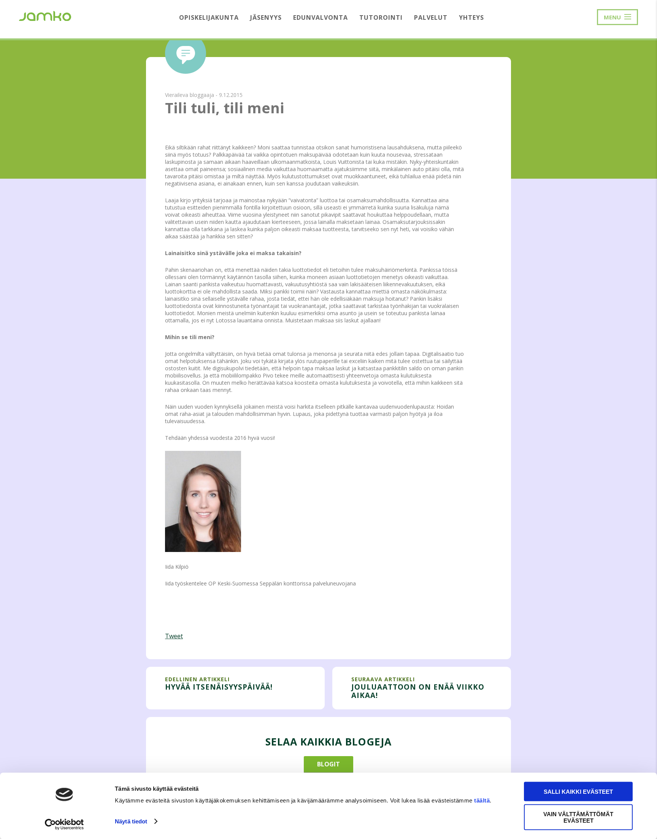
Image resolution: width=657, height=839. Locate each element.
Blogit (328, 764)
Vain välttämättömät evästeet (578, 816)
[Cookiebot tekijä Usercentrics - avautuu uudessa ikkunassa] (64, 824)
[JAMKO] (45, 15)
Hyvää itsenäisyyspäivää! (219, 687)
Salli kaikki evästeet (578, 791)
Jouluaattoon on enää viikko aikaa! (417, 691)
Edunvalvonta (320, 17)
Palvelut (431, 17)
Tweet (174, 636)
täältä (482, 800)
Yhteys (471, 17)
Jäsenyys (266, 17)
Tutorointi (381, 17)
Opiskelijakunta (209, 17)
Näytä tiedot (131, 821)
